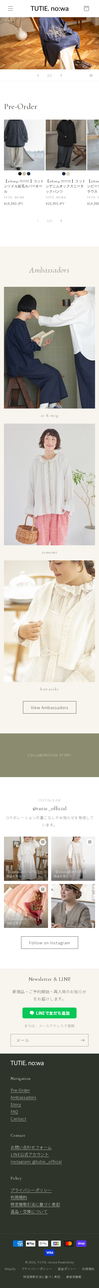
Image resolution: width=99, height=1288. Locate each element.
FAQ (14, 1111)
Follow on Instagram (49, 942)
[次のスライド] (61, 75)
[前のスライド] (38, 75)
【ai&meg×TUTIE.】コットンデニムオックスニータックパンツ (66, 186)
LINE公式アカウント (30, 1154)
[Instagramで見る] (42, 841)
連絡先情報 (74, 1277)
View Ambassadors (49, 707)
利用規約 (19, 1197)
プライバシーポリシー (31, 1190)
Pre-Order (20, 1090)
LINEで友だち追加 (53, 1013)
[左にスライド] (38, 220)
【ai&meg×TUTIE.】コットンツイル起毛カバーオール (24, 186)
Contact (18, 1118)
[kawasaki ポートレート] (73, 906)
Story (16, 1104)
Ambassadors (23, 1097)
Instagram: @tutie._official (36, 1161)
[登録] (82, 1040)
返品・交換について (29, 1211)
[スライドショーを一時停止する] (93, 75)
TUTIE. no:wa (47, 1262)
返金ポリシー (67, 1269)
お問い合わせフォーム (31, 1147)
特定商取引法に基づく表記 (35, 1204)
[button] (10, 8)
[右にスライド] (61, 220)
